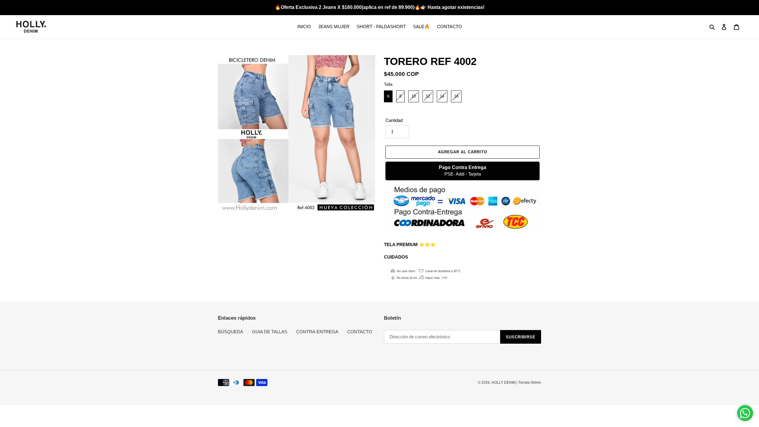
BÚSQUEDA (230, 331)
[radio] (388, 96)
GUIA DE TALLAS (269, 331)
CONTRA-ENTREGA (317, 331)
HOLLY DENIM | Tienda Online (516, 382)
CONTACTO (359, 331)
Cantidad (394, 120)
